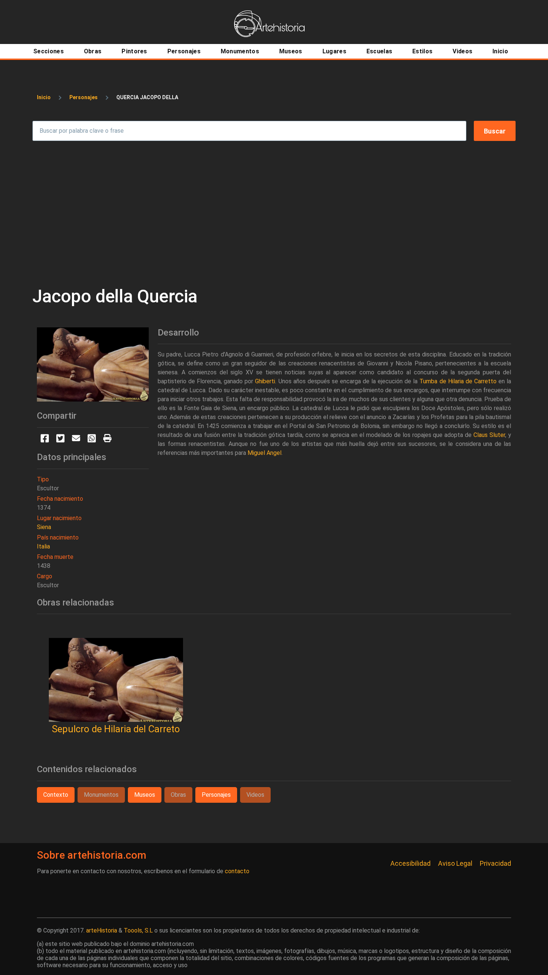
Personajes (83, 97)
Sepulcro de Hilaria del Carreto (116, 729)
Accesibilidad (410, 863)
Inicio (44, 97)
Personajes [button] (216, 794)
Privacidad (495, 863)
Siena (44, 527)
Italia (43, 546)
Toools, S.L (138, 930)
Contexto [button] (55, 794)
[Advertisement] (274, 213)
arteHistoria (101, 930)
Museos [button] (144, 794)
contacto (237, 871)
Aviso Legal (455, 863)
